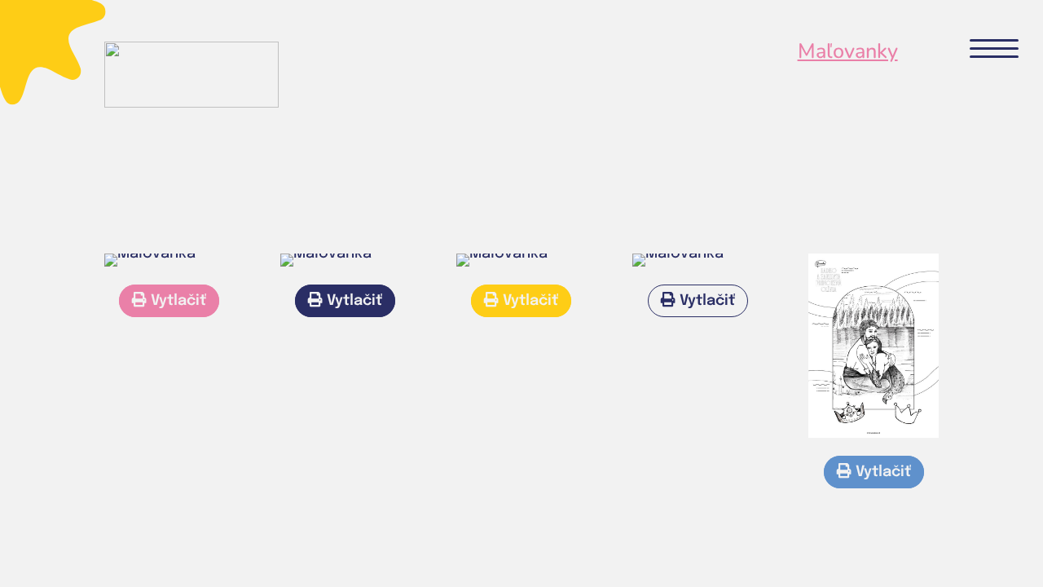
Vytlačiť (176, 301)
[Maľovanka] (150, 253)
